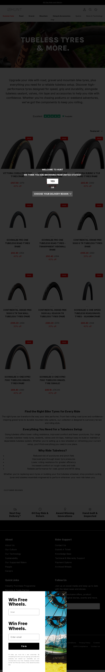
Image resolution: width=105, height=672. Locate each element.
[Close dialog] (63, 594)
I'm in (24, 646)
